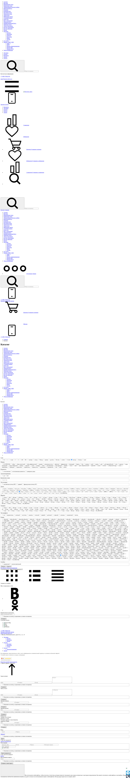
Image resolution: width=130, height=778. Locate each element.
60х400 (89, 553)
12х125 (68, 522)
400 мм (121, 500)
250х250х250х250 (6, 540)
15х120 (93, 526)
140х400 (93, 523)
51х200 (30, 552)
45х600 (38, 549)
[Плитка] (12, 580)
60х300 (83, 553)
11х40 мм (83, 520)
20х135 (21, 537)
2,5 (69, 491)
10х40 (33, 520)
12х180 (91, 522)
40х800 (73, 547)
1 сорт (11, 459)
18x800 (17, 532)
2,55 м (78, 491)
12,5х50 (104, 520)
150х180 (101, 525)
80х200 (4, 558)
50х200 (30, 550)
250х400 (21, 540)
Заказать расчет (5, 104)
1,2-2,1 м (82, 490)
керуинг (27, 465)
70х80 (10, 556)
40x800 (50, 546)
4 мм (102, 509)
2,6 (82, 491)
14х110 (112, 523)
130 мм (114, 497)
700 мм (78, 502)
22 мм (26, 509)
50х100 (73, 549)
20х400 (93, 537)
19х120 (25, 534)
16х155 (42, 529)
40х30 (9, 547)
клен (33, 465)
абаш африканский (32, 464)
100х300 (105, 519)
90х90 (112, 558)
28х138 (45, 541)
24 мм (37, 509)
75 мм (63, 510)
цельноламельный (16, 564)
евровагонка (10, 515)
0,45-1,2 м (84, 488)
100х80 (117, 519)
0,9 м (54, 490)
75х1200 (41, 556)
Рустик (58, 459)
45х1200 (101, 547)
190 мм (121, 499)
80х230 (9, 558)
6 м (53, 493)
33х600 (9, 544)
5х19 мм (65, 552)
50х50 (83, 550)
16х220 (76, 529)
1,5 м (107, 490)
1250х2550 (50, 522)
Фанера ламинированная (13, 46)
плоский (37, 515)
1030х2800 (6, 520)
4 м (32, 493)
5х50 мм (93, 552)
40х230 (122, 546)
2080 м (106, 491)
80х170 (122, 556)
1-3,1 (17, 491)
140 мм (13, 499)
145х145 (99, 523)
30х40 (76, 543)
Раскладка (9, 36)
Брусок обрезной (8, 28)
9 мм (82, 510)
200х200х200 (20, 535)
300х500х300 (124, 541)
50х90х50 (11, 552)
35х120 (32, 544)
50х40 (65, 550)
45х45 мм (26, 549)
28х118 (34, 541)
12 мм (56, 497)
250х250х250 (122, 538)
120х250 (23, 522)
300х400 (110, 541)
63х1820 (116, 553)
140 (9, 499)
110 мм (35, 497)
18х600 (89, 532)
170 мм (83, 499)
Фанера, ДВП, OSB (9, 42)
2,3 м (54, 491)
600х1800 (106, 552)
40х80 (67, 547)
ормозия (93, 465)
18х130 (34, 532)
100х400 (111, 519)
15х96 (13, 529)
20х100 (117, 535)
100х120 (32, 519)
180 (93, 499)
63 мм (41, 510)
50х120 (86, 549)
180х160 (29, 531)
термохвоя (43, 467)
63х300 (4, 555)
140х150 (61, 523)
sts (4, 515)
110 (31, 497)
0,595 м (102, 488)
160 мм (72, 499)
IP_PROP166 (7, 464)
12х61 (106, 522)
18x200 (120, 531)
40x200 (10, 546)
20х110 (123, 535)
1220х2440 (42, 522)
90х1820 (72, 558)
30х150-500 (29, 543)
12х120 (62, 522)
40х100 (61, 546)
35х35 (54, 544)
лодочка (31, 515)
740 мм (83, 502)
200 (12, 500)
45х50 (32, 549)
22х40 (62, 538)
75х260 (65, 556)
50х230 (43, 550)
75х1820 (53, 556)
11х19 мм (69, 520)
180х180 (44, 531)
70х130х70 (64, 555)
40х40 (20, 547)
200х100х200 (115, 534)
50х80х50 (125, 550)
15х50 (93, 528)
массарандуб (58, 465)
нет (8, 475)
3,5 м (10, 493)
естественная (7, 471)
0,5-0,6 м (96, 488)
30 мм (88, 500)
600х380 (11, 553)
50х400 (78, 550)
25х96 (93, 540)
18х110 (23, 532)
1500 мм (50, 499)
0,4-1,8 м (59, 488)
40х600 (62, 547)
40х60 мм (55, 547)
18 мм (88, 499)
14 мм (65, 507)
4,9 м (45, 493)
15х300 (56, 528)
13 (46, 507)
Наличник (9, 34)
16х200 (71, 529)
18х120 (28, 532)
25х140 (45, 540)
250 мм (56, 500)
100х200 (83, 519)
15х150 (126, 526)
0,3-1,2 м (17, 488)
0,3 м (5, 488)
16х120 (25, 529)
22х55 (67, 538)
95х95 (9, 559)
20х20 (66, 537)
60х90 (104, 553)
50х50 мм (89, 550)
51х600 (53, 552)
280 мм (78, 500)
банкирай (71, 464)
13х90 (24, 523)
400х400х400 (109, 544)
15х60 (98, 528)
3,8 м (20, 493)
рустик (52, 459)
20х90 (125, 537)
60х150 (47, 553)
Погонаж (6, 31)
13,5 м (27, 491)
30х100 (6, 543)
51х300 (42, 552)
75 (59, 510)
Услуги (5, 58)
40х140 (79, 546)
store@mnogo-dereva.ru (6, 79)
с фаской (56, 515)
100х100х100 (13, 519)
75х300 (70, 556)
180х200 (59, 531)
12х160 (85, 522)
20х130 (15, 537)
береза (78, 464)
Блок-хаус (6, 19)
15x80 (76, 526)
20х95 (3, 538)
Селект (69, 459)
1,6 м (118, 490)
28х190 (63, 541)
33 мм (82, 509)
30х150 (23, 543)
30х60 (92, 543)
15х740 (114, 528)
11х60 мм (97, 520)
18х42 (78, 532)
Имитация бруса (8, 8)
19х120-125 (32, 534)
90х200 (84, 558)
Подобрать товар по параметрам (9, 568)
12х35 (96, 522)
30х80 (97, 543)
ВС (26, 459)
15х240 (34, 528)
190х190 (13, 534)
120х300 (29, 522)
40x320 (21, 546)
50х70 (107, 550)
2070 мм (22, 500)
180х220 (75, 531)
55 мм (36, 502)
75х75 (87, 556)
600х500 (17, 553)
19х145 (56, 534)
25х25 (73, 540)
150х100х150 (52, 525)
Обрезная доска (8, 24)
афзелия (57, 464)
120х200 (16, 522)
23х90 (93, 538)
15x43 (71, 526)
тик (56, 467)
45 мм (17, 502)
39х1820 (72, 544)
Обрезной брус (7, 22)
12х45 (101, 522)
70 (68, 502)
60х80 (99, 553)
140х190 (68, 523)
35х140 (38, 544)
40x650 (44, 546)
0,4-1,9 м (66, 488)
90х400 (101, 558)
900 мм (4, 503)
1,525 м (113, 490)
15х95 (8, 529)
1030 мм (20, 497)
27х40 (120, 540)
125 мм (92, 497)
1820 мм (104, 499)
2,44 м (64, 491)
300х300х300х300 (101, 541)
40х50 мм (43, 547)
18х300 (62, 532)
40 (106, 509)
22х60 (72, 538)
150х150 (75, 525)
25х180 (56, 540)
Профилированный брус (10, 23)
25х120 (33, 540)
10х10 (12, 520)
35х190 (49, 544)
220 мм (34, 500)
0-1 (4, 459)
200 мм (16, 500)
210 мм (28, 500)
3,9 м (24, 493)
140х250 (80, 523)
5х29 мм (71, 552)
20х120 (9, 537)
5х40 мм (82, 552)
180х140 (125, 529)
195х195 (19, 534)
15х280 (46, 528)
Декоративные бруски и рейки (11, 7)
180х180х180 (52, 531)
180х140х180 (7, 531)
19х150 (62, 534)
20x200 (83, 535)
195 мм (124, 507)
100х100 (6, 519)
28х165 (57, 541)
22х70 (83, 538)
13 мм (109, 497)
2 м (34, 491)
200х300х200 (61, 535)
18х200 (56, 532)
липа (43, 465)
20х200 (72, 537)
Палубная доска (8, 12)
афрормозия (64, 464)
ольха (71, 465)
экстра (74, 459)
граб (92, 464)
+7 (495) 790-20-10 (5, 76)
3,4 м (6, 493)
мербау (66, 465)
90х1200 (54, 558)
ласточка (24, 515)
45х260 (4, 549)
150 (33, 499)
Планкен (6, 10)
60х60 (94, 553)
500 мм (31, 502)
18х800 (95, 532)
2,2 (42, 491)
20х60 (104, 537)
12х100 (57, 522)
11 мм (26, 497)
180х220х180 (82, 531)
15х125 (98, 526)
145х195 (106, 523)
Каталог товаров (5, 210)
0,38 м (29, 488)
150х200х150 (123, 525)
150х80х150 (31, 526)
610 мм (53, 502)
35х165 (43, 544)
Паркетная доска (8, 6)
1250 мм (97, 497)
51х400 (47, 552)
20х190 (61, 537)
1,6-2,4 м (124, 490)
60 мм (41, 502)
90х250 (89, 558)
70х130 (58, 555)
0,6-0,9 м (113, 488)
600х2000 (120, 552)
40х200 (116, 546)
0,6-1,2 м (119, 488)
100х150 (53, 519)
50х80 (119, 550)
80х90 (37, 558)
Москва (25, 324)
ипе (116, 464)
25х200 (68, 540)
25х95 (88, 540)
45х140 (107, 547)
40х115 (67, 546)
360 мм (111, 500)
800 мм (99, 502)
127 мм (104, 497)
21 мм (21, 509)
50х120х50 (92, 549)
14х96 (31, 525)
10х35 (28, 520)
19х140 (50, 534)
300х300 (84, 541)
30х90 (102, 543)
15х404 (72, 528)
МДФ (8, 45)
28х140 (51, 541)
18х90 (100, 532)
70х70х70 (4, 556)
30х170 (36, 543)
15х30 (51, 528)
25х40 (78, 540)
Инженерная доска (8, 4)
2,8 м (95, 491)
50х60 (102, 550)
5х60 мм (99, 552)
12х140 (74, 522)
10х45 (38, 520)
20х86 (119, 537)
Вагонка (6, 3)
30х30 (65, 543)
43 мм (12, 502)
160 (67, 499)
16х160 (48, 529)
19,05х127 (111, 532)
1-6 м (21, 491)
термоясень (50, 467)
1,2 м (77, 490)
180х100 (110, 529)
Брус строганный (8, 20)
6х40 (29, 555)
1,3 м (94, 490)
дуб (102, 464)
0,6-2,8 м (25, 490)
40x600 (39, 546)
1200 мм (79, 497)
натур (36, 459)
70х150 (71, 555)
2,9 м (100, 491)
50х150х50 (5, 550)
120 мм (65, 497)
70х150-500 (78, 555)
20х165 (49, 537)
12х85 (111, 522)
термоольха (27, 467)
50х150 (112, 549)
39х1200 (65, 544)
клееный (17, 515)
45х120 (95, 547)
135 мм (124, 497)
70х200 (98, 555)
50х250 (49, 550)
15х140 (116, 526)
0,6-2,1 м (6, 490)
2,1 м (38, 491)
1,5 (104, 490)
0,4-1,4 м (46, 488)
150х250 (6, 526)
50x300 (60, 549)
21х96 (46, 538)
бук (83, 464)
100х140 (38, 519)
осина (99, 465)
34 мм (87, 509)
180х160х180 (37, 531)
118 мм (51, 497)
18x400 (6, 532)
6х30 (24, 555)
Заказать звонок (7, 301)
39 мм (97, 509)
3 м (119, 491)
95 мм (14, 503)
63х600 (15, 555)
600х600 (23, 553)
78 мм (89, 502)
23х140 (88, 538)
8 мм (68, 510)
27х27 (115, 540)
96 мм (19, 503)
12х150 (80, 522)
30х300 (71, 543)
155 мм (62, 499)
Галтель (9, 32)
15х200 (23, 528)
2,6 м (86, 491)
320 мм (100, 500)
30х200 (49, 543)
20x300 (88, 535)
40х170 (98, 546)
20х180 (55, 537)
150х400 (18, 526)
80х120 (105, 556)
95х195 (4, 559)
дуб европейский (109, 464)
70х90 (22, 556)
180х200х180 (67, 531)
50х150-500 (119, 549)
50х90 (5, 552)
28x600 (23, 541)
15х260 (40, 528)
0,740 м (38, 490)
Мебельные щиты (8, 16)
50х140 (99, 549)
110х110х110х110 (61, 520)
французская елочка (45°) (30, 484)
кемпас (22, 465)
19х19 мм (68, 534)
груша (97, 464)
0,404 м (73, 488)
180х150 (14, 531)
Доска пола (6, 15)
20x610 (105, 535)
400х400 (102, 544)
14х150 (15, 525)
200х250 (39, 535)
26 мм (52, 509)
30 (67, 509)
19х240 (75, 534)
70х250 (109, 555)
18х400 (73, 532)
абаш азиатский (21, 464)
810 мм (105, 502)
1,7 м (3, 491)
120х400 (35, 522)
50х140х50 (106, 549)
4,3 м (40, 493)
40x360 (27, 546)
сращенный (7, 564)
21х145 (30, 538)
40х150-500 (91, 546)
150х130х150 (67, 525)
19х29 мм (80, 534)
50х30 (54, 550)
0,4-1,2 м (40, 488)
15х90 (3, 529)
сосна (120, 465)
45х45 (20, 549)
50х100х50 (79, 549)
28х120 (40, 541)
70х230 (104, 555)
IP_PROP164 (99, 510)
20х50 (98, 537)
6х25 (20, 555)
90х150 (66, 558)
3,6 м (15, 493)
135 (119, 497)
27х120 (104, 540)
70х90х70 (28, 556)
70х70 (120, 555)
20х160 (44, 537)
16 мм (96, 507)
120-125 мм (72, 497)
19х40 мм (87, 534)
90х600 (107, 558)
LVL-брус (6, 41)
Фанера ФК (10, 47)
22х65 (77, 538)
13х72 (19, 523)
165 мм (78, 499)
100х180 (68, 519)
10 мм (5, 497)
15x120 (60, 526)
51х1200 (18, 552)
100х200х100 (91, 519)
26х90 (98, 540)
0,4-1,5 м (53, 488)
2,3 (51, 491)
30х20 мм (42, 543)
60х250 (78, 553)
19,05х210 (6, 534)
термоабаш (5, 467)
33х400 (4, 544)
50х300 (60, 550)
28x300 (11, 541)
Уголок (8, 39)
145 (18, 499)
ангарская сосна (49, 464)
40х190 (104, 546)
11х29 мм (76, 520)
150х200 (116, 525)
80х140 (111, 556)
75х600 (82, 556)
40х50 (37, 547)
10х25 (18, 520)
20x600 (100, 535)
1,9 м (12, 491)
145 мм (23, 499)
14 (61, 507)
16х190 (65, 529)
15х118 (87, 526)
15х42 (77, 528)
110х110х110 (51, 520)
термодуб (12, 467)
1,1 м (72, 490)
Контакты (6, 55)
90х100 (43, 558)
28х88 (73, 541)
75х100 (35, 556)
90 (120, 502)
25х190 (62, 540)
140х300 (87, 523)
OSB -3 (8, 43)
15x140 (65, 526)
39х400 (83, 544)
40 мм (116, 500)
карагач (121, 464)
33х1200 (108, 543)
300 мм (94, 500)
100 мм (15, 497)
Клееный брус (7, 11)
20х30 (77, 537)
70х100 (39, 555)
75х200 (59, 556)
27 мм (67, 500)
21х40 (36, 538)
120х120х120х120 (118, 520)
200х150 (123, 534)
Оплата (5, 54)
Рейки (8, 38)
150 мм (38, 499)
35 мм (105, 500)
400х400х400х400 (119, 544)
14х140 (9, 525)
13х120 (122, 522)
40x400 (33, 546)
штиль (76, 515)
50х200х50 (37, 550)
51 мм (18, 510)
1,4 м (99, 490)
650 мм (64, 502)
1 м (68, 490)
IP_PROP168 (16, 559)
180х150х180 (22, 531)
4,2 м (35, 493)
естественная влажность (18, 471)
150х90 (38, 526)
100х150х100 (60, 519)
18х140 (40, 532)
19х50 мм (94, 534)
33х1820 (115, 543)
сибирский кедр (112, 465)
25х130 (39, 540)
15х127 (104, 526)
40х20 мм (110, 546)
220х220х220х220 (54, 538)
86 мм (115, 502)
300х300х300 (91, 541)
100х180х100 (76, 519)
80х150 (117, 556)
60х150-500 (54, 553)
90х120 (48, 558)
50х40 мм (71, 550)
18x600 (11, 532)
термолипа (19, 467)
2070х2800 (76, 535)
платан (104, 465)
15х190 (17, 528)
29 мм (83, 500)
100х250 (98, 519)
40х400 (32, 547)
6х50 (33, 555)
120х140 (4, 522)
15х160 (6, 528)
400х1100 (95, 544)
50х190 (17, 550)
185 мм (110, 499)
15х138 (110, 526)
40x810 (56, 546)
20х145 (32, 537)
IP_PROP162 (64, 493)
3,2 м (122, 491)
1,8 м (7, 491)
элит (85, 459)
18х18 (45, 532)
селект (63, 459)
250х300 (15, 540)
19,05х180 (125, 532)
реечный (49, 515)
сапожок (62, 515)
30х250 (60, 543)
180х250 (90, 531)
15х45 (88, 528)
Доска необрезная (8, 50)
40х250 (4, 547)
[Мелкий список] (57, 580)
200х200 (13, 535)
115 (40, 497)
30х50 (87, 543)
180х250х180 (97, 531)
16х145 (36, 529)
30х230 (55, 543)
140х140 (35, 523)
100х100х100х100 (23, 519)
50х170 (11, 550)
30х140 (17, 543)
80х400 (27, 558)
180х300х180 (112, 531)
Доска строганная (8, 26)
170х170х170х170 (102, 529)
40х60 (49, 547)
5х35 (77, 552)
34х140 (15, 544)
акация (41, 464)
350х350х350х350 (23, 544)
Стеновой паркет (8, 18)
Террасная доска (8, 14)
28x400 (17, 541)
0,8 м (50, 490)
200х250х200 (46, 535)
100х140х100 (45, 519)
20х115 (4, 537)
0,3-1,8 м (23, 488)
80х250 (15, 558)
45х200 (125, 547)
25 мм (51, 500)
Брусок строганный (9, 27)
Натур (41, 459)
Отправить (3, 618)
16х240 (82, 529)
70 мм (72, 502)
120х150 (10, 522)
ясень (65, 467)
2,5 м (73, 491)
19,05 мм (112, 507)
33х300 (121, 543)
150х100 (44, 525)
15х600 (104, 528)
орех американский (84, 465)
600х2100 (4, 553)
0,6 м (107, 488)
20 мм (7, 500)
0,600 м (32, 490)
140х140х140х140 (52, 523)
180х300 (105, 531)
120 (60, 497)
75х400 (76, 556)
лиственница (50, 465)
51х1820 (24, 552)
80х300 (21, 558)
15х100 (81, 526)
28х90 (78, 541)
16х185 (59, 529)
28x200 (6, 541)
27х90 (125, 540)
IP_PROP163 (26, 503)
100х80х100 (124, 519)
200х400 (69, 535)
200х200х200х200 (30, 535)
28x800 (28, 541)
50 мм (25, 502)
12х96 (117, 522)
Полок (5, 30)
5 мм (5, 510)
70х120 (45, 555)
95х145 (124, 558)
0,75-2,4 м (44, 490)
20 (2, 509)
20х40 (88, 537)
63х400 (9, 555)
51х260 (36, 552)
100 (10, 497)
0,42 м (78, 488)
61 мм (36, 510)
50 (21, 502)
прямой (20, 484)
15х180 (11, 528)
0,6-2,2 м (12, 490)
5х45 (88, 552)
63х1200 (110, 553)
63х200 (123, 553)
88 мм (77, 510)
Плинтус (9, 35)
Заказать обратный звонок (7, 632)
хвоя (60, 467)
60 (27, 510)
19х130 (45, 534)
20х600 (109, 537)
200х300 (54, 535)
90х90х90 (118, 558)
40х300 (15, 547)
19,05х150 (118, 532)
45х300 (9, 549)
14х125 (4, 525)
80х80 (32, 558)
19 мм (115, 499)
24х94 (104, 538)
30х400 (82, 543)
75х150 (47, 556)
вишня (87, 464)
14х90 (26, 525)
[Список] (34, 580)
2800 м (111, 491)
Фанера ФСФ (10, 49)
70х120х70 (51, 555)
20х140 (27, 537)
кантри (31, 459)
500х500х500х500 (51, 549)
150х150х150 (82, 525)
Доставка (6, 52)
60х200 (66, 553)
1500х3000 (38, 525)
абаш (13, 464)
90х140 (60, 558)
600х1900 (113, 552)
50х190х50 (23, 550)
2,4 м (59, 491)
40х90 (78, 547)
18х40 (67, 532)
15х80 (125, 528)
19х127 (39, 534)
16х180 (53, 529)
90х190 (78, 558)
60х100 (30, 553)
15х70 (109, 528)
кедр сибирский (13, 465)
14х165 (21, 525)
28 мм (72, 500)
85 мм (110, 502)
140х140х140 (42, 523)
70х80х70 (16, 556)
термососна (35, 467)
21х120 (19, 538)
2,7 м (91, 491)
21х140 (25, 538)
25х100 (27, 540)
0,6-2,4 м (19, 490)
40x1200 (4, 546)
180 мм (98, 499)
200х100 (108, 534)
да (4, 475)
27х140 (110, 540)
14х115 (117, 523)
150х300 (12, 526)
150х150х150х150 (92, 525)
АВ (22, 459)
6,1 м (57, 493)
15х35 (61, 528)
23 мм (31, 509)
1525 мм (56, 499)
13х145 (4, 523)
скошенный (70, 515)
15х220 (28, 528)
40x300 (16, 546)
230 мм (40, 500)
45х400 (15, 549)
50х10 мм (66, 549)
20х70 (114, 537)
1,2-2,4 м (89, 490)
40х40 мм (26, 547)
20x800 (111, 535)
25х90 (83, 540)
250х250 (115, 538)
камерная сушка (31, 471)
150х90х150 (45, 526)
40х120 (73, 546)
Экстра (80, 459)
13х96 (29, 523)
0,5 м (90, 488)
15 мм (28, 499)
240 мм (46, 500)
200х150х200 (5, 535)
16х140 (30, 529)
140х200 (74, 523)
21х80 (41, 538)
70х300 (115, 555)
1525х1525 (53, 526)
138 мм (4, 499)
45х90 (43, 549)
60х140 (41, 553)
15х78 (120, 528)
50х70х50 (113, 550)
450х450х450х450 (86, 547)
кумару (38, 465)
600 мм (47, 502)
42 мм (7, 502)
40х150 (84, 546)
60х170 (60, 553)
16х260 (88, 529)
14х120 (123, 523)
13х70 (14, 523)
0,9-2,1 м (60, 490)
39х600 (89, 544)
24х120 (99, 538)
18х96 (105, 532)
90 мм (124, 502)
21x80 (13, 538)
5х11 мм (59, 552)
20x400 (94, 535)
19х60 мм (101, 534)
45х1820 (113, 547)
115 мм (45, 497)
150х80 (24, 526)
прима (46, 459)
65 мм (58, 502)
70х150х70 (86, 555)
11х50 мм (90, 520)
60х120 (35, 553)
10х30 (23, 520)
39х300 (78, 544)
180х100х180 (118, 529)
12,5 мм (36, 507)
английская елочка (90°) (10, 484)
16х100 (19, 529)
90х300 (95, 558)
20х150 (38, 537)
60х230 (72, 553)
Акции (5, 57)
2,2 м (46, 491)
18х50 (83, 532)
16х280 (93, 529)
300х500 (116, 541)
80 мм (94, 502)
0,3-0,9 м (10, 488)
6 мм (23, 510)
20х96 (8, 538)
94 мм (9, 503)
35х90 (59, 544)
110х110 (44, 520)
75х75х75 (93, 556)
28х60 (68, 541)
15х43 (83, 528)
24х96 (109, 538)
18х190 (51, 532)
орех (76, 465)
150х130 (59, 525)
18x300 (125, 531)
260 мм (62, 500)
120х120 (110, 520)
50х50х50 (96, 550)
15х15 (121, 526)
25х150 (50, 540)
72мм (54, 510)
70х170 (92, 555)
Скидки (6, 1)
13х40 (9, 523)
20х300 (82, 537)
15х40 (67, 528)
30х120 (11, 543)
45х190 (119, 547)
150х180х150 (108, 525)
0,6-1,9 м (126, 488)
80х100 (99, 556)
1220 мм (85, 497)
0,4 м (34, 488)
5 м (49, 493)
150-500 (44, 499)
